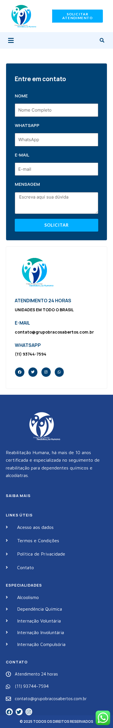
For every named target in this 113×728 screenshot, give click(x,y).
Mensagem (27, 184)
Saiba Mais (18, 495)
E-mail (22, 155)
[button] (11, 40)
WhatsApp (27, 125)
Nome (21, 96)
